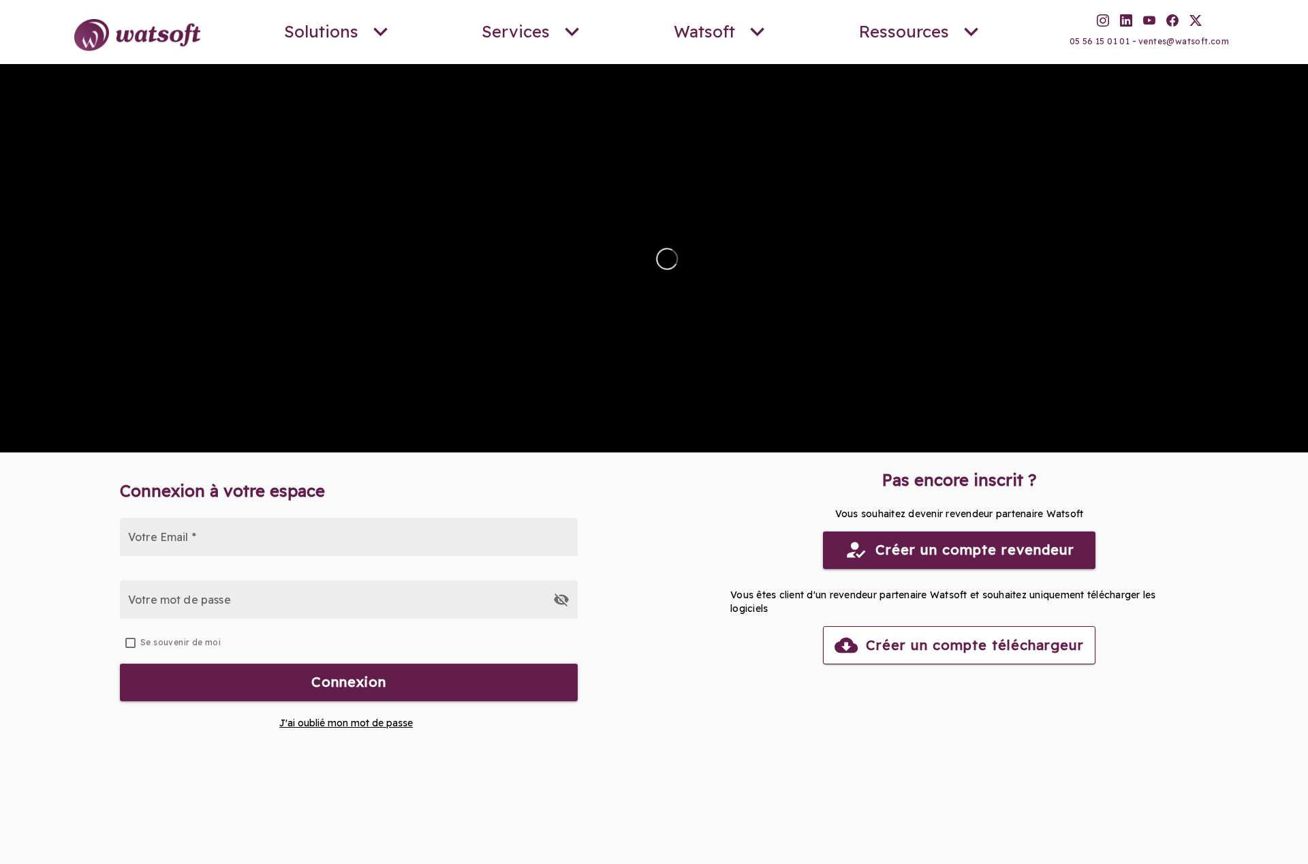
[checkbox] (349, 642)
